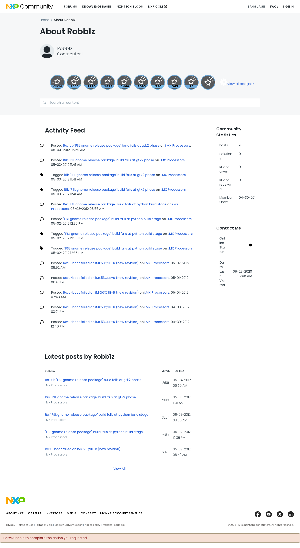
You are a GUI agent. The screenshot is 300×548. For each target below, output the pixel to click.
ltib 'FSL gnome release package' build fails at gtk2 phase (108, 160)
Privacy (10, 525)
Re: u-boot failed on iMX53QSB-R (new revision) (101, 263)
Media (72, 513)
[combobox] (150, 102)
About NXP (15, 513)
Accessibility (92, 525)
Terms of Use (25, 525)
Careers (34, 513)
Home (44, 20)
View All (119, 468)
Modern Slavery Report (68, 525)
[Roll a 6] (90, 82)
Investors (54, 513)
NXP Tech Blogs (130, 6)
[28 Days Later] (191, 82)
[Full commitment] (157, 82)
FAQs (274, 6)
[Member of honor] (57, 82)
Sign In (288, 6)
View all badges (239, 83)
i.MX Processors (177, 145)
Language (256, 6)
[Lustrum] (107, 82)
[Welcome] (208, 82)
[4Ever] (124, 82)
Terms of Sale (44, 525)
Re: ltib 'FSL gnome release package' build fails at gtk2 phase (111, 145)
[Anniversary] (174, 82)
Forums (70, 6)
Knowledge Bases (97, 6)
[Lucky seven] (74, 82)
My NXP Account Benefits (121, 513)
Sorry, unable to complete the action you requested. (45, 538)
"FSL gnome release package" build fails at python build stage (112, 219)
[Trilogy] (141, 82)
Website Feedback (113, 525)
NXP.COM (155, 6)
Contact (88, 513)
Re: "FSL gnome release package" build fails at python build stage (115, 204)
